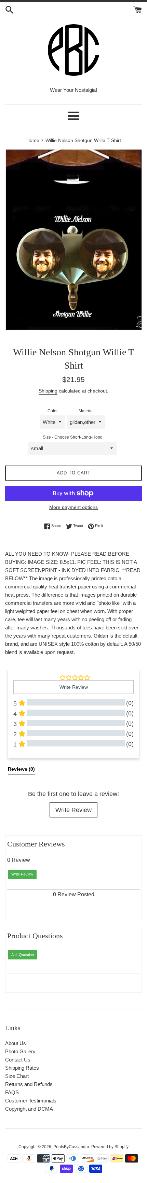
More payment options (73, 507)
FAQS (12, 1092)
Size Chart (17, 1076)
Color (53, 411)
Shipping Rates (22, 1068)
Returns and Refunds (29, 1084)
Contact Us (17, 1060)
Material (86, 411)
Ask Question (22, 955)
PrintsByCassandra (71, 1146)
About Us (15, 1043)
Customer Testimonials (30, 1100)
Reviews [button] (21, 769)
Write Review (73, 810)
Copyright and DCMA (29, 1109)
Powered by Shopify (110, 1146)
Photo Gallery (20, 1051)
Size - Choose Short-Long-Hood (73, 437)
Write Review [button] (73, 687)
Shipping (48, 391)
